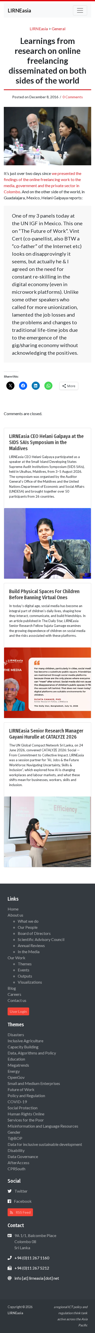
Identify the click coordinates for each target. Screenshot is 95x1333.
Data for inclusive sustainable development (45, 1144)
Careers (14, 994)
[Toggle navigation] (80, 10)
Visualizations (30, 982)
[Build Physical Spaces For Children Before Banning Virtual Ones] (47, 682)
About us (15, 915)
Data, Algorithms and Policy (32, 1052)
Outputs (25, 975)
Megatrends (18, 1065)
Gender (14, 1132)
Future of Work (21, 1089)
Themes (25, 963)
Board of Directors (34, 933)
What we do (28, 921)
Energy (14, 1071)
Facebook (23, 1201)
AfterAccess (18, 1162)
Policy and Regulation (26, 1095)
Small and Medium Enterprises (34, 1083)
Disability (16, 1150)
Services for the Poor (26, 1119)
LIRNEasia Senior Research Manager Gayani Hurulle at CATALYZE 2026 (46, 734)
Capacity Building (23, 1046)
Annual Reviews (31, 945)
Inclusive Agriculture (25, 1040)
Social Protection (22, 1107)
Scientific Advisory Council (41, 939)
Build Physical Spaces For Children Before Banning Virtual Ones (44, 594)
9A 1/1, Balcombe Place (35, 1241)
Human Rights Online (26, 1113)
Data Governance (23, 1156)
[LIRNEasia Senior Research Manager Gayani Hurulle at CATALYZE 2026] (47, 831)
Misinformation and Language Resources (43, 1126)
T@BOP (15, 1138)
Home (13, 908)
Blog (12, 988)
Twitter (21, 1191)
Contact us (17, 1000)
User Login (18, 1011)
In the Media (29, 951)
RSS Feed (23, 1212)
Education (16, 1058)
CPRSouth (16, 1168)
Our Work (16, 957)
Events (23, 969)
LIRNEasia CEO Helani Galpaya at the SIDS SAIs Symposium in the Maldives (46, 442)
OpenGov (16, 1077)
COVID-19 (17, 1101)
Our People (27, 927)
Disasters (16, 1034)
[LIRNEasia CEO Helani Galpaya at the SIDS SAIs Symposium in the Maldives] (47, 542)
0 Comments (73, 97)
